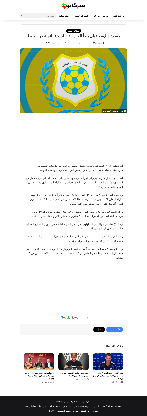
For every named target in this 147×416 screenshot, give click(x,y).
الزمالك (102, 228)
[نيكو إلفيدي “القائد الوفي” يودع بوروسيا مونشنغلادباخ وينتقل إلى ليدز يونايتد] (108, 361)
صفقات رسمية (73, 31)
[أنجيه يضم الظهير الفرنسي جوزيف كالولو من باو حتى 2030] (73, 361)
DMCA (52, 411)
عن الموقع (85, 411)
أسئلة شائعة (64, 16)
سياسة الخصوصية (64, 411)
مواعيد (105, 16)
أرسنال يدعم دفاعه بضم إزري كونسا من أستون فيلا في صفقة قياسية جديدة (39, 376)
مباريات (96, 16)
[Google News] (69, 318)
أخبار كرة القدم (119, 16)
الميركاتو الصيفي (81, 16)
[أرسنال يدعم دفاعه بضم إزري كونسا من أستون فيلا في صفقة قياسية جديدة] (39, 361)
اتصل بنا (76, 411)
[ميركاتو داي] (73, 6)
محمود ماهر (97, 42)
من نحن (95, 411)
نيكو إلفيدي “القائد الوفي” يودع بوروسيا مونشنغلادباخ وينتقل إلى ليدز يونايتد (108, 376)
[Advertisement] (73, 138)
